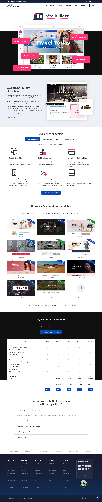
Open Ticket (51, 466)
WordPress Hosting (11, 473)
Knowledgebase (52, 470)
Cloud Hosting (10, 466)
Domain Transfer (24, 466)
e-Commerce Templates (71, 213)
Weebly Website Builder (40, 466)
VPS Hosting (10, 477)
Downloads (51, 473)
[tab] (51, 410)
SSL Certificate (38, 477)
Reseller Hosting (10, 470)
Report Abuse (52, 477)
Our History (65, 466)
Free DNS (23, 484)
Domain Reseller (24, 487)
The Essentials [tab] (32, 139)
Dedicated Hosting (11, 480)
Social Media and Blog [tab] (51, 139)
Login (92, 5)
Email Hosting (10, 484)
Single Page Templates (30, 213)
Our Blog (64, 487)
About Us (65, 463)
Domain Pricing (24, 473)
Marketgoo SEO (38, 487)
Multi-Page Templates (50, 213)
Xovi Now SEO (38, 484)
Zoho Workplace (10, 487)
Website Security (38, 480)
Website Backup (38, 473)
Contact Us (51, 463)
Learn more (10, 117)
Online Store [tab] (69, 139)
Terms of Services (66, 477)
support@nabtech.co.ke (19, 1)
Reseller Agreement (67, 480)
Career (64, 484)
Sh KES (87, 1)
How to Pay (51, 480)
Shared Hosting (10, 463)
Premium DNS (24, 477)
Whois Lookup (24, 480)
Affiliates (64, 470)
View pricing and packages (51, 192)
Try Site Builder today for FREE (51, 332)
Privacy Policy (66, 473)
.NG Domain (23, 470)
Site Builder (37, 463)
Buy (47, 389)
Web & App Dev (38, 470)
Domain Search (24, 463)
